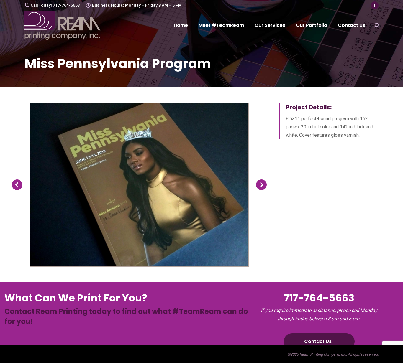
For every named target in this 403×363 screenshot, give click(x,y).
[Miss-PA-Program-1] (139, 185)
